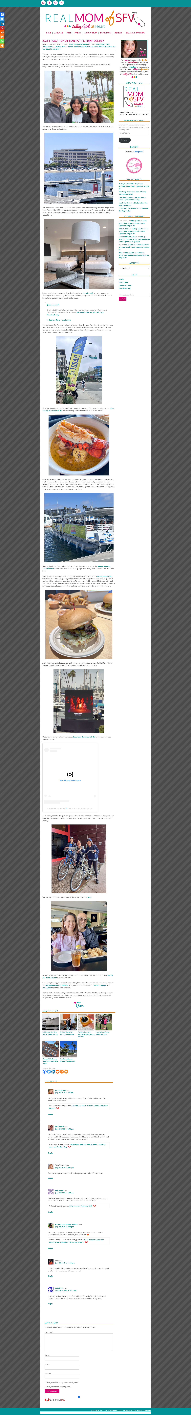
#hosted (89, 312)
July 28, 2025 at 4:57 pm (64, 1168)
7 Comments (55, 49)
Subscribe (124, 140)
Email (47, 1364)
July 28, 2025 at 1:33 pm (64, 1093)
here (89, 897)
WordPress (141, 1413)
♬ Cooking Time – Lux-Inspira (59, 320)
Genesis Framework (144, 1410)
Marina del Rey (79, 46)
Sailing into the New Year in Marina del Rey (50, 1033)
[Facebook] (45, 1072)
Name (47, 1355)
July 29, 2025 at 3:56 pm (64, 1227)
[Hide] (1, 50)
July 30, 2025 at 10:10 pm (65, 1263)
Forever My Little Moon (128, 237)
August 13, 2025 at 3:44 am (65, 1291)
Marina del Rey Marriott (94, 46)
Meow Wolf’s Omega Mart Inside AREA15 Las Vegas (50, 1061)
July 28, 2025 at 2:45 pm (64, 1129)
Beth (120, 253)
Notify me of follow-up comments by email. (63, 1383)
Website (48, 1373)
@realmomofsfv (53, 305)
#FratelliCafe (98, 312)
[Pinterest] (2, 28)
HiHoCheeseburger (104, 576)
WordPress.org (124, 288)
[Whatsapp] (2, 41)
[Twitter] (49, 1072)
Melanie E (59, 1190)
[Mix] (62, 1072)
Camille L (59, 1288)
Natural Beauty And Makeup (66, 1224)
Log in (121, 279)
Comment (49, 1332)
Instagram (46, 988)
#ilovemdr (81, 312)
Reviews (87, 44)
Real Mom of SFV (95, 10)
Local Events (79, 44)
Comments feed (125, 285)
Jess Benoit (59, 1126)
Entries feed (123, 282)
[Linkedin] (53, 1072)
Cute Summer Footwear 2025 (80, 1206)
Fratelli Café (100, 44)
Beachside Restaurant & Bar (84, 737)
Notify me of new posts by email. (59, 1387)
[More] (66, 1072)
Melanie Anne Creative (119, 1410)
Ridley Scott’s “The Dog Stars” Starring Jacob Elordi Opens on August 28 (134, 186)
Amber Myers (60, 1090)
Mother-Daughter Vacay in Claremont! (67, 1033)
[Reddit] (57, 1072)
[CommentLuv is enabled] (55, 1400)
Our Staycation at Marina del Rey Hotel (67, 1060)
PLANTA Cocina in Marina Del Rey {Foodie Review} (86, 1034)
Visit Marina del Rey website (56, 985)
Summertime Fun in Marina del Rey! (102, 1033)
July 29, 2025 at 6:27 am (64, 1193)
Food (71, 44)
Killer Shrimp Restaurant (63, 46)
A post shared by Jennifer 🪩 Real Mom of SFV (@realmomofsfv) (70, 808)
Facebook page (100, 985)
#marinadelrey (53, 315)
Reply (50, 1114)
